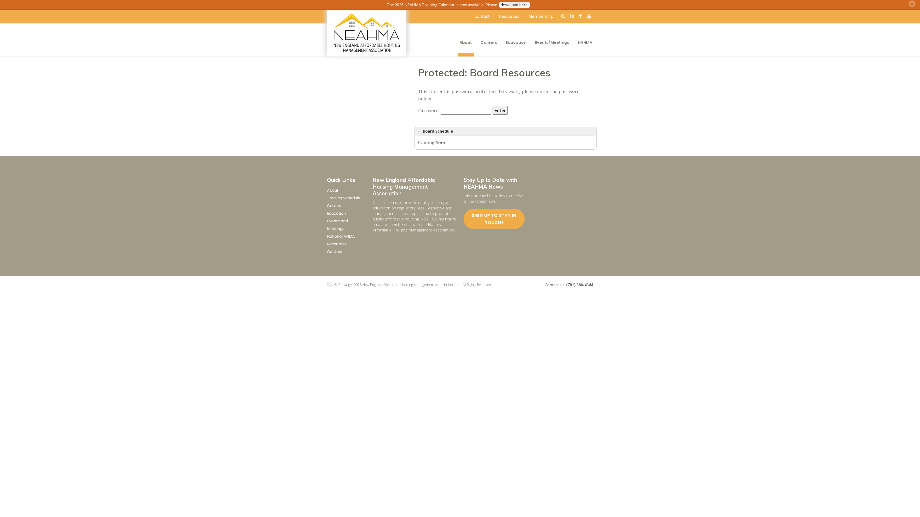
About (466, 42)
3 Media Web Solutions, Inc (329, 284)
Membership (541, 16)
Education (516, 42)
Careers (489, 42)
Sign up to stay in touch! (494, 218)
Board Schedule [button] (438, 131)
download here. (514, 4)
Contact (482, 16)
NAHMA (585, 42)
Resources (509, 16)
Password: (429, 110)
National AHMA (341, 236)
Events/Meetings (552, 42)
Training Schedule (343, 198)
